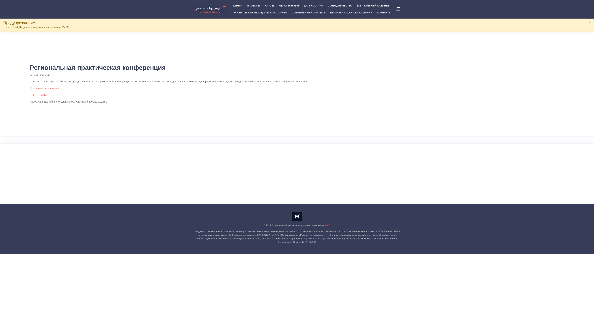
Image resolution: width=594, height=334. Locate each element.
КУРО (327, 225)
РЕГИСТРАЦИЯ (39, 95)
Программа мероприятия (44, 88)
